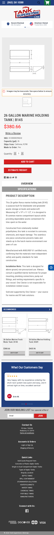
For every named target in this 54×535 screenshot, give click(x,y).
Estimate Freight (17, 170)
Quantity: (8, 153)
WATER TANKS (27, 488)
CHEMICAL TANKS (27, 491)
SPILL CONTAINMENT (27, 479)
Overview (27, 183)
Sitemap (25, 533)
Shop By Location (27, 473)
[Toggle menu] (3, 3)
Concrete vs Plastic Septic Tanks (27, 464)
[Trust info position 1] (25, 27)
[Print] (10, 177)
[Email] (8, 177)
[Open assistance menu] (51, 267)
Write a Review (13, 133)
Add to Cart (14, 353)
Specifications (27, 189)
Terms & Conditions (27, 433)
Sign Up (30, 445)
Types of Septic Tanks (27, 470)
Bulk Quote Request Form (27, 461)
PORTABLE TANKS (27, 494)
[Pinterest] (16, 177)
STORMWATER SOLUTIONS (27, 482)
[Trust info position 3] (27, 27)
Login (23, 445)
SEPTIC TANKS (27, 476)
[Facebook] (5, 177)
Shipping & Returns (27, 448)
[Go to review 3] (26, 404)
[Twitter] (13, 177)
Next (50, 309)
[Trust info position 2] (26, 27)
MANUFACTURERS (27, 497)
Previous (46, 309)
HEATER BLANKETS (27, 485)
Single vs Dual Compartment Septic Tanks (27, 467)
